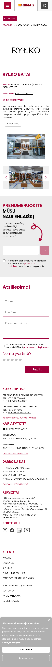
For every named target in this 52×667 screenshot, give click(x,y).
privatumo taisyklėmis (36, 347)
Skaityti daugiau (11, 643)
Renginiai (7, 568)
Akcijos (7, 558)
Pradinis (7, 25)
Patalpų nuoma (11, 596)
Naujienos (8, 563)
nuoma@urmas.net (19, 412)
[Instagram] (5, 529)
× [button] (49, 620)
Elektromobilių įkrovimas (17, 585)
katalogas (22, 25)
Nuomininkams (11, 601)
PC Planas (9, 18)
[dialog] (26, 642)
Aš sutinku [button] (26, 650)
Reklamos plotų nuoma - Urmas (19, 418)
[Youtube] (27, 528)
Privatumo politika (14, 573)
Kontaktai (8, 591)
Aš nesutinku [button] (26, 658)
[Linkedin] (19, 529)
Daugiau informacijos (15, 454)
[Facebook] (12, 529)
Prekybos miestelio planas (18, 578)
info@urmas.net (18, 401)
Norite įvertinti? (17, 354)
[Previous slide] (6, 177)
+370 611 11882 (15, 410)
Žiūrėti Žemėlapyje (16, 429)
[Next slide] (45, 177)
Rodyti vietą (13, 123)
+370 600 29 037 (24, 93)
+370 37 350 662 (16, 398)
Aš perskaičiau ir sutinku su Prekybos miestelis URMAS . (27, 345)
